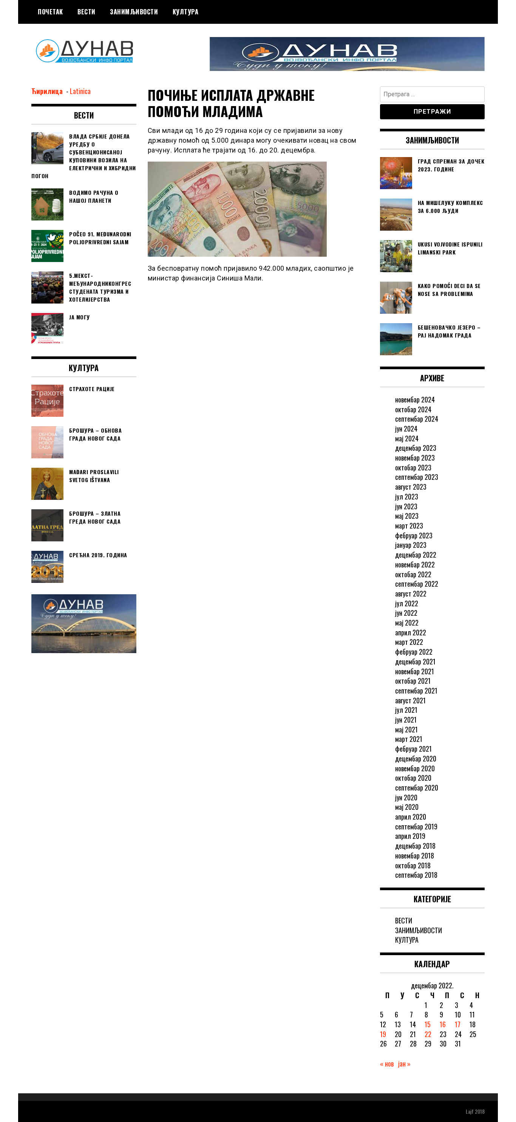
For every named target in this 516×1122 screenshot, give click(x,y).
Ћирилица (48, 91)
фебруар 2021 (413, 749)
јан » (404, 1063)
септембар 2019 (416, 826)
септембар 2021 (416, 690)
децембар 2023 (415, 448)
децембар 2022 (415, 554)
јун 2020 (406, 797)
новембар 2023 (415, 457)
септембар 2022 (416, 584)
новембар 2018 (414, 855)
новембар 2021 (414, 671)
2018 (480, 1111)
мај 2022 (407, 622)
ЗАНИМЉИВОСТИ (134, 11)
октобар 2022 (413, 574)
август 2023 (410, 487)
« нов (387, 1063)
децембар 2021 (415, 661)
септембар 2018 (416, 875)
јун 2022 (406, 613)
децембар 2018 (415, 846)
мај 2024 (407, 438)
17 (457, 1024)
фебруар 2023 (414, 535)
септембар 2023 (416, 477)
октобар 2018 (413, 865)
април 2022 (410, 632)
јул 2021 (406, 710)
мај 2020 (407, 807)
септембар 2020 (416, 787)
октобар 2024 (413, 409)
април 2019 (410, 836)
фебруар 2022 (414, 652)
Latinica (80, 91)
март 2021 (408, 739)
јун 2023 (406, 506)
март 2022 (409, 642)
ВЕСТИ (86, 11)
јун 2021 (406, 719)
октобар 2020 (413, 778)
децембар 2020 (415, 758)
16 (443, 1024)
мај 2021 (406, 729)
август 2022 (410, 593)
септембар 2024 (416, 419)
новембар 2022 (415, 564)
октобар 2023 (413, 467)
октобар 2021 (413, 681)
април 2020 (410, 816)
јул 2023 (406, 496)
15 (428, 1024)
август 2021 (410, 700)
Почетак (50, 11)
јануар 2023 (410, 545)
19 (383, 1034)
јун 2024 (406, 428)
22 (428, 1034)
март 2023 (409, 525)
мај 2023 (407, 516)
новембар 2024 (415, 399)
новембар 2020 (415, 768)
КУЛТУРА (186, 11)
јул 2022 (406, 603)
